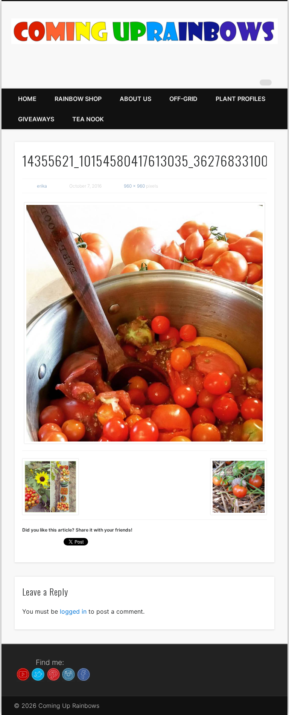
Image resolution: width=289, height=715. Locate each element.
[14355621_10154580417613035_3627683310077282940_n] (144, 323)
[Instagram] (68, 673)
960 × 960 (134, 186)
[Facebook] (83, 673)
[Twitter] (38, 673)
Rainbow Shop (78, 98)
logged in (73, 611)
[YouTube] (23, 673)
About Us (135, 98)
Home (27, 98)
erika (42, 186)
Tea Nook (88, 119)
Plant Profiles (240, 98)
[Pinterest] (53, 673)
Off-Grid (183, 98)
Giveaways (36, 119)
